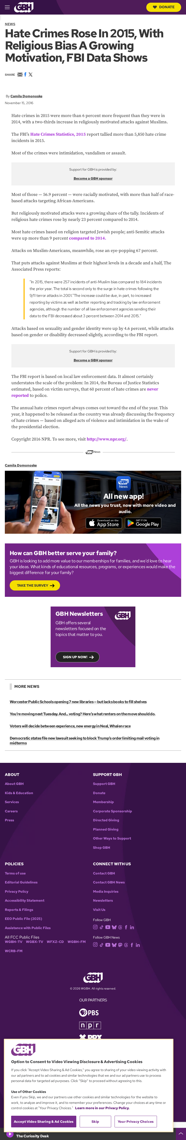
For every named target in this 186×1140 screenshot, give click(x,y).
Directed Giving (106, 820)
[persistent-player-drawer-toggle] (181, 1134)
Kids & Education (19, 793)
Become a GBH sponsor (93, 178)
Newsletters (103, 901)
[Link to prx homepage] (90, 1037)
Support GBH (104, 784)
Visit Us (99, 910)
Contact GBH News (109, 882)
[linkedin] (132, 926)
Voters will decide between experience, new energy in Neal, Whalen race (70, 726)
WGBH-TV (13, 942)
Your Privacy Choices (136, 1121)
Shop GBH (101, 848)
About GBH (14, 784)
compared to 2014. (87, 238)
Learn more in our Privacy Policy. (102, 1108)
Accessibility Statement (24, 901)
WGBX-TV (34, 942)
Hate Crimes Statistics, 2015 (58, 134)
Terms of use (15, 873)
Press (9, 820)
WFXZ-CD (55, 942)
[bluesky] (114, 926)
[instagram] (95, 926)
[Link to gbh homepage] (23, 6)
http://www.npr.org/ (106, 439)
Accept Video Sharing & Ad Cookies (44, 1121)
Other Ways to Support (112, 838)
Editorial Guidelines (21, 882)
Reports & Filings (19, 910)
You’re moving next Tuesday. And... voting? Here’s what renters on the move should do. (82, 713)
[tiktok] (102, 926)
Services (12, 802)
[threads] (120, 926)
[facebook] (126, 926)
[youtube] (107, 926)
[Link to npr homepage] (90, 1024)
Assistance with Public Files (28, 928)
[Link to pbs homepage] (89, 1012)
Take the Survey (32, 585)
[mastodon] (120, 944)
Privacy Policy (16, 892)
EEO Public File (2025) (23, 919)
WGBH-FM (77, 942)
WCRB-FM (14, 951)
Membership (103, 802)
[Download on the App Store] (104, 523)
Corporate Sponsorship (112, 811)
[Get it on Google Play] (143, 523)
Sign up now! (75, 657)
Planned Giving (105, 829)
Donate (167, 7)
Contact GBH (104, 873)
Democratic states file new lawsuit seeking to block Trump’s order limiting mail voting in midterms (84, 741)
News (10, 24)
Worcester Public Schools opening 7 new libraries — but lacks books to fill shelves (78, 701)
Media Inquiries (105, 892)
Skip (95, 1121)
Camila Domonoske (26, 96)
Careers (11, 811)
